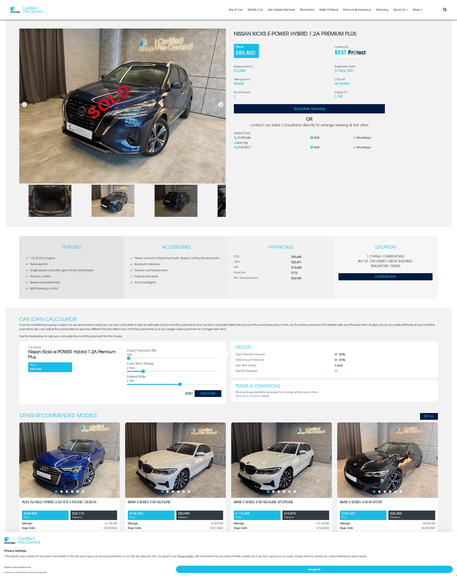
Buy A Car (236, 9)
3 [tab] (67, 491)
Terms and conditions (248, 396)
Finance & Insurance (357, 9)
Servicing (382, 9)
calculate (208, 393)
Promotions (307, 9)
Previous (24, 104)
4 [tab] (72, 491)
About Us (399, 9)
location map (385, 276)
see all (429, 416)
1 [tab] (56, 491)
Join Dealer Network (281, 9)
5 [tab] (77, 491)
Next (220, 104)
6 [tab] (83, 491)
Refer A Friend (328, 9)
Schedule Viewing (309, 109)
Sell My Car (255, 9)
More (417, 9)
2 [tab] (61, 491)
